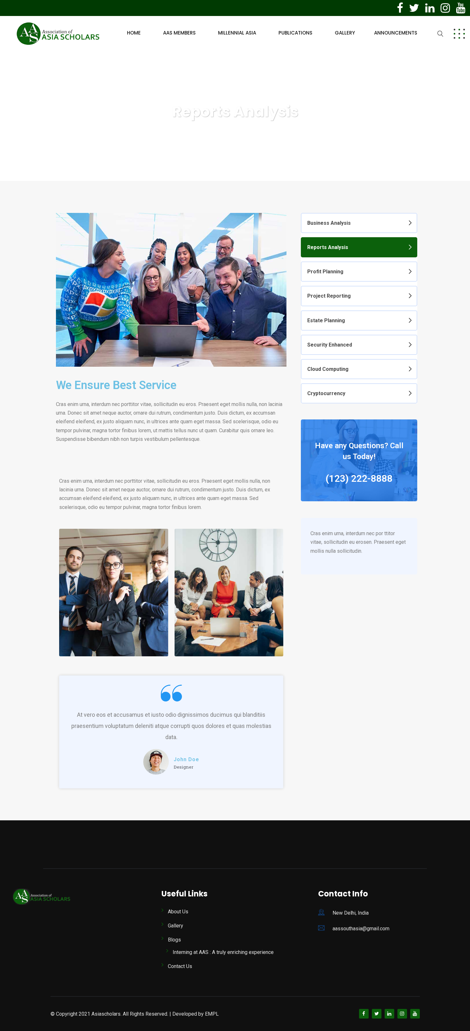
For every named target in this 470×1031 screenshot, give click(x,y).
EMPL (212, 1014)
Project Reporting (329, 296)
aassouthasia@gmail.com (361, 929)
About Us (178, 912)
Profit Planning (325, 272)
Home (134, 32)
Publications (295, 32)
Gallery (345, 32)
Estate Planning (326, 320)
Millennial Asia (237, 32)
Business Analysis (329, 223)
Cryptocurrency (326, 393)
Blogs (174, 940)
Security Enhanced (329, 345)
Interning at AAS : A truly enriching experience (223, 952)
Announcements (395, 32)
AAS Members (179, 32)
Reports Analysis (327, 247)
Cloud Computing (328, 369)
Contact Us (180, 966)
